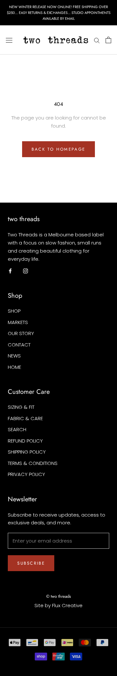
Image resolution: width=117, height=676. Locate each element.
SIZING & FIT (21, 407)
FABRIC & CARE (25, 418)
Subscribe (31, 563)
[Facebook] (10, 271)
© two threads (58, 596)
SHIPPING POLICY (27, 451)
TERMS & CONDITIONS (33, 463)
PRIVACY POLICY (26, 474)
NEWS (14, 355)
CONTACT (19, 344)
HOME (14, 367)
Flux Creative (67, 605)
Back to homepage (58, 149)
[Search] (97, 40)
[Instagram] (25, 271)
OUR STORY (21, 333)
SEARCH (17, 429)
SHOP (14, 310)
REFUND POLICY (25, 440)
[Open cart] (108, 40)
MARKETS (18, 322)
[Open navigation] (9, 40)
